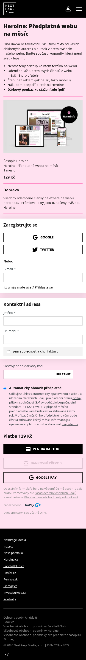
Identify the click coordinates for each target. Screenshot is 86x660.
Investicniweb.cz (14, 593)
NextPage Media (14, 540)
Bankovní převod (46, 463)
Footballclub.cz (13, 566)
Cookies (8, 622)
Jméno (9, 313)
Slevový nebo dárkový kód (23, 366)
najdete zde (70, 424)
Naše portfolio (13, 553)
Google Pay (46, 477)
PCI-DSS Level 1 (32, 407)
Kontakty (9, 599)
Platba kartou (46, 449)
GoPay (76, 398)
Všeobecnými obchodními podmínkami (51, 497)
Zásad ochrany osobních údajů (55, 493)
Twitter (47, 249)
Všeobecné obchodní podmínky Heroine (30, 630)
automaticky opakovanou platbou (56, 394)
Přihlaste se (44, 287)
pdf (61, 89)
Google (47, 237)
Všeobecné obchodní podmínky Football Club (34, 626)
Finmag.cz (10, 586)
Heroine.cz (10, 559)
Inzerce (8, 546)
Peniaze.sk (10, 579)
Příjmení (11, 331)
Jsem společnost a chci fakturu (35, 351)
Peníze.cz (9, 573)
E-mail (9, 269)
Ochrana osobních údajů (20, 617)
